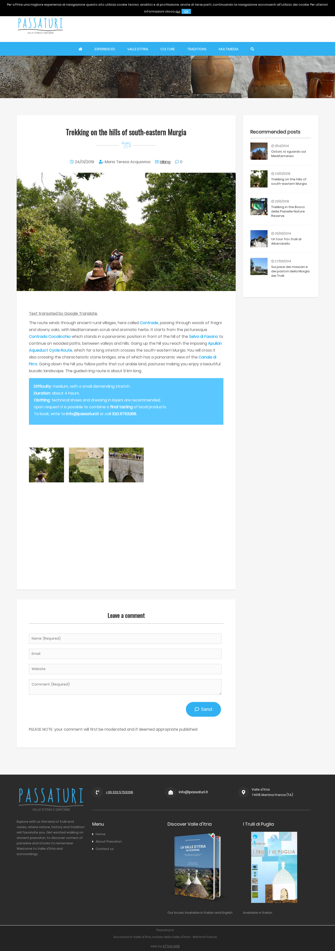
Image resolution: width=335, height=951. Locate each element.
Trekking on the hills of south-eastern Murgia (289, 181)
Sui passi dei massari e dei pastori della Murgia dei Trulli (290, 271)
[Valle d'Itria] (40, 38)
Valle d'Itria (137, 49)
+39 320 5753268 (119, 792)
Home (100, 834)
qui (177, 11)
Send (205, 709)
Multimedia (228, 49)
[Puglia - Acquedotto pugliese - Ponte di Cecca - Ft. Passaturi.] (126, 481)
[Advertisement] (229, 26)
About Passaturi (109, 841)
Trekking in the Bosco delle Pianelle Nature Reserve (288, 211)
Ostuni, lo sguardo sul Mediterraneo (288, 153)
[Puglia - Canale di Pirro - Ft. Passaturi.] (86, 481)
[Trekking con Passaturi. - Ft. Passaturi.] (46, 481)
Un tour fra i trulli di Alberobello (286, 241)
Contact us (105, 848)
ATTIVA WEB (171, 946)
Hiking (165, 162)
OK (186, 11)
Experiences (105, 49)
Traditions (196, 49)
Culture (167, 49)
